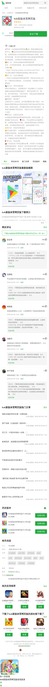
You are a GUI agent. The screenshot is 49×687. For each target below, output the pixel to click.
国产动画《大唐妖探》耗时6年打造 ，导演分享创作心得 (15, 423)
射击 (41, 558)
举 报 (1, 684)
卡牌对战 (21, 563)
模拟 (35, 558)
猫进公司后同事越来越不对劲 (13, 487)
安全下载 (34, 33)
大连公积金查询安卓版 (24, 628)
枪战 (38, 553)
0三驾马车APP (8, 628)
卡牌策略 (31, 563)
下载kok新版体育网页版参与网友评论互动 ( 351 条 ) (24, 233)
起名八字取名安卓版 (40, 628)
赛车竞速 (18, 558)
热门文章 (25, 161)
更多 (45, 227)
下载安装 (29, 25)
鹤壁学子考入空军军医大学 (12, 496)
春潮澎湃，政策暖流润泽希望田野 (15, 441)
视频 (44, 161)
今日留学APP (40, 600)
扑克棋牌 (12, 553)
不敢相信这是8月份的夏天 (12, 460)
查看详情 (41, 515)
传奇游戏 (31, 553)
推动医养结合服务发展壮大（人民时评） (15, 450)
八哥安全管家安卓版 (24, 600)
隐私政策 (10, 575)
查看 (9, 606)
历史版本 (36, 161)
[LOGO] (6, 3)
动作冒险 (21, 553)
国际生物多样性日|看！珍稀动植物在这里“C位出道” (15, 414)
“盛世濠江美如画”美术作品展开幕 (15, 478)
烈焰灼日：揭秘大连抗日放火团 (14, 469)
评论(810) (15, 161)
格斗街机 (27, 558)
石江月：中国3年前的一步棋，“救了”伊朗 (15, 432)
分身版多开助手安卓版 (8, 600)
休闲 (10, 558)
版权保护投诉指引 (24, 646)
